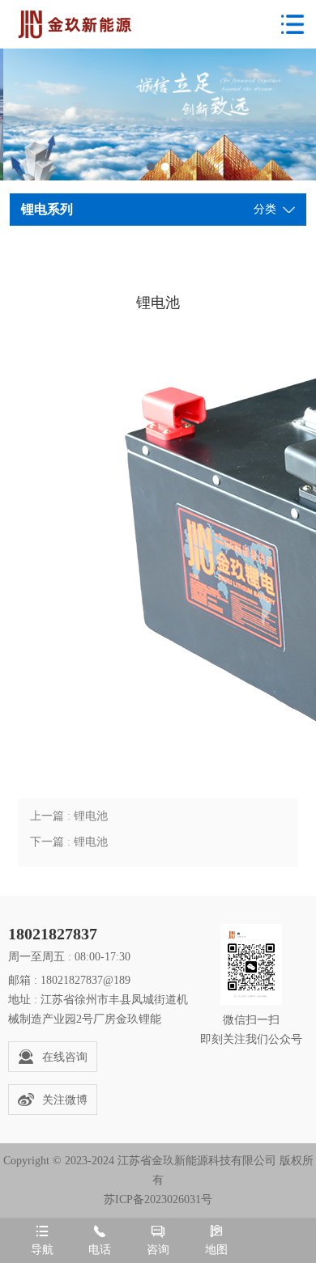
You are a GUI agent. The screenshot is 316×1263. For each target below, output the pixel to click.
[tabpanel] (158, 114)
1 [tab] (151, 167)
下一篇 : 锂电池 (69, 842)
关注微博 (65, 1100)
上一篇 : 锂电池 (69, 816)
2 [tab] (165, 167)
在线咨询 (65, 1057)
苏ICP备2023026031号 (158, 1199)
